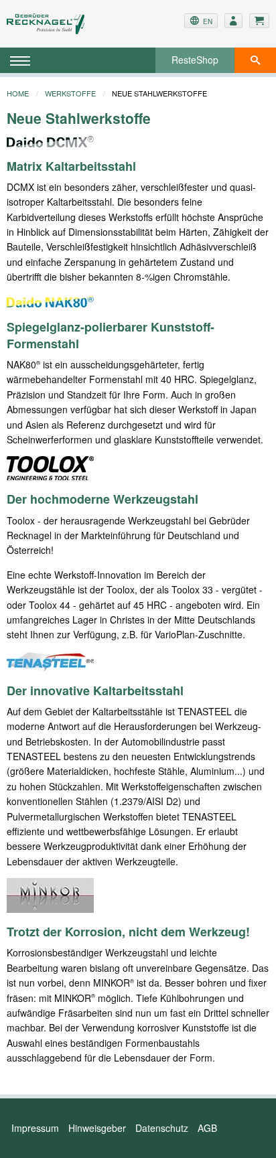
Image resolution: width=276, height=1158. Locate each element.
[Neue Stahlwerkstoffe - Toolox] (50, 467)
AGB (207, 1128)
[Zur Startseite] (50, 23)
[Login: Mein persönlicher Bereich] (233, 20)
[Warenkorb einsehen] (259, 20)
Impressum (35, 1128)
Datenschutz (161, 1128)
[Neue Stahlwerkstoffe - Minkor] (50, 894)
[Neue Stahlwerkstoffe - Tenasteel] (50, 659)
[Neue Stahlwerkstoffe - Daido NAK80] (50, 300)
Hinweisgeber (97, 1128)
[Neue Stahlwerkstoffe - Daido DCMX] (50, 140)
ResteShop (194, 59)
